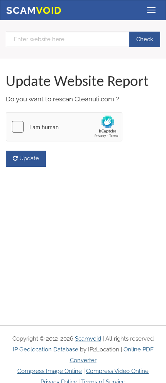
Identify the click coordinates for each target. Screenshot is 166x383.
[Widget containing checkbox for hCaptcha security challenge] (64, 126)
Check (144, 39)
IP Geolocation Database (45, 349)
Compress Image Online (49, 371)
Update (28, 158)
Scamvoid (88, 338)
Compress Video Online (117, 371)
